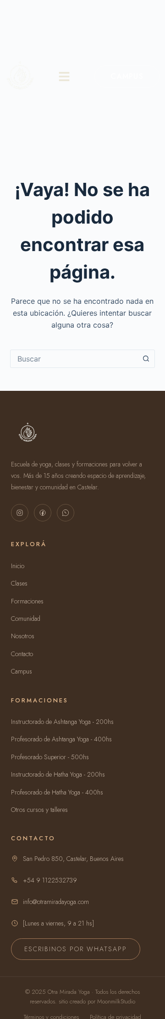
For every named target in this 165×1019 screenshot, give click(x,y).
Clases (19, 583)
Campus (126, 76)
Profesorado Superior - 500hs (50, 757)
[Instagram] (19, 512)
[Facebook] (42, 512)
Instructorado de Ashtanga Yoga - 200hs (62, 721)
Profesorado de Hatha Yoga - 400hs (57, 792)
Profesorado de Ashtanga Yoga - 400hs (61, 739)
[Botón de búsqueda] (145, 358)
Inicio (17, 565)
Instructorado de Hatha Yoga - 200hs (58, 774)
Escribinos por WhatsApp (75, 948)
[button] (64, 76)
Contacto (22, 653)
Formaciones (27, 601)
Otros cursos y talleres (39, 809)
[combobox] (74, 359)
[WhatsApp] (65, 512)
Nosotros (22, 636)
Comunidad (25, 618)
